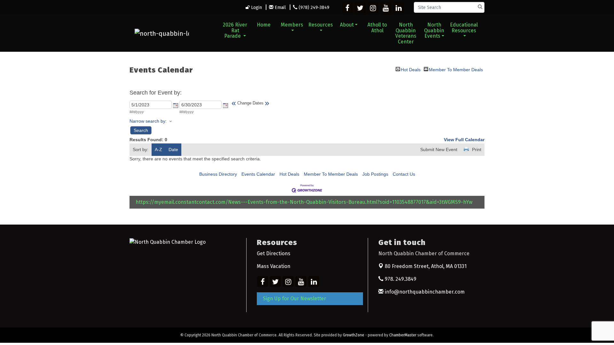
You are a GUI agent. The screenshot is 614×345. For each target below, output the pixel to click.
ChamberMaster (402, 335)
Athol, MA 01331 (426, 266)
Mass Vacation (273, 266)
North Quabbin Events (434, 30)
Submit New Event (438, 149)
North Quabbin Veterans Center (405, 33)
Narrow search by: (148, 121)
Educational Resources (464, 28)
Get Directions (273, 253)
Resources (320, 25)
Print (476, 149)
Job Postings (375, 174)
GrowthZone (353, 335)
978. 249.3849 (399, 279)
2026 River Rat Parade (235, 30)
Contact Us (404, 174)
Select (175, 105)
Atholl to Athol (377, 28)
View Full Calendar (464, 139)
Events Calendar (258, 174)
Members (292, 25)
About (347, 25)
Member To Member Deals (456, 69)
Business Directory (218, 174)
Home (264, 25)
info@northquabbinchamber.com (424, 292)
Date (173, 149)
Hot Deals (411, 69)
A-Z (158, 149)
